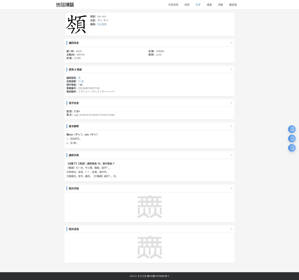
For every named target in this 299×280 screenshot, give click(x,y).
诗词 (186, 4)
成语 (209, 4)
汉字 (198, 4)
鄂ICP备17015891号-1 (158, 276)
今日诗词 (173, 4)
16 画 (81, 81)
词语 (220, 4)
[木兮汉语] (65, 4)
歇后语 (233, 4)
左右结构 (102, 24)
